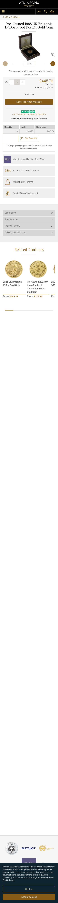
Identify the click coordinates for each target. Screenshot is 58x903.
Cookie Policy (8, 880)
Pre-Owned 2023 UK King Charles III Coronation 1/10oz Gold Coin (37, 287)
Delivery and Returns (15, 233)
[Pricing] (39, 11)
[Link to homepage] (29, 4)
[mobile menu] (3, 11)
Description (10, 213)
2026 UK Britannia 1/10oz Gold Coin (12, 284)
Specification (11, 220)
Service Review (12, 226)
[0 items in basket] (53, 11)
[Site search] (45, 11)
